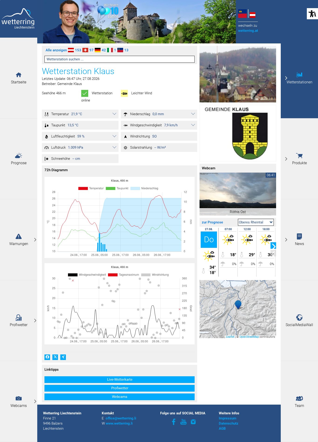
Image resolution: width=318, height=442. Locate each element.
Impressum (227, 418)
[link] (18, 239)
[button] (18, 75)
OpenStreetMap (249, 336)
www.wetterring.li (119, 423)
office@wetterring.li (121, 418)
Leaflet (230, 336)
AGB (222, 428)
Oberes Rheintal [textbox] (251, 222)
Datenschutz (228, 423)
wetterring (248, 31)
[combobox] (256, 222)
